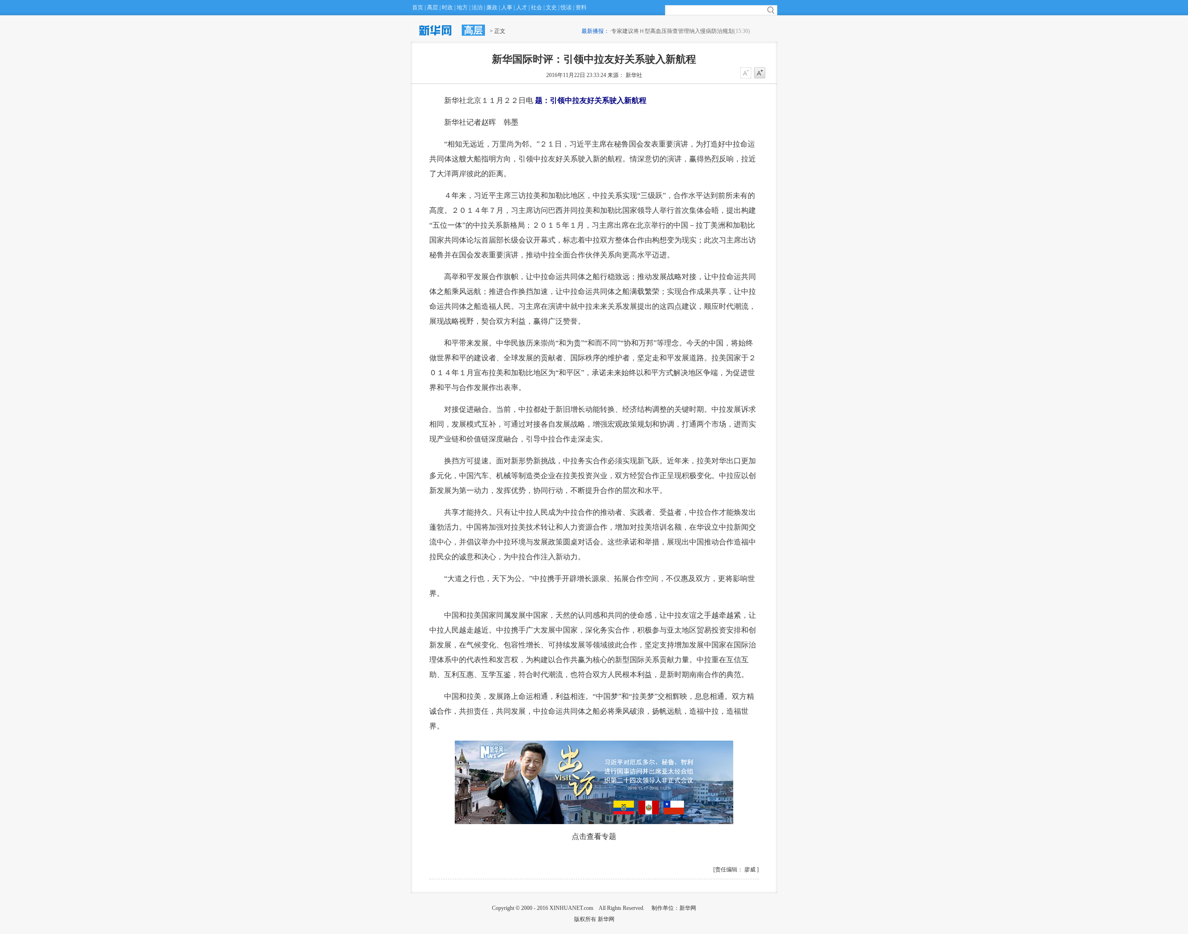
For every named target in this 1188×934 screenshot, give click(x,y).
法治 (477, 7)
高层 (432, 7)
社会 (536, 7)
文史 (551, 7)
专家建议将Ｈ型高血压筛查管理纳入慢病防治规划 (672, 31)
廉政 (491, 7)
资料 (581, 7)
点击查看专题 (594, 836)
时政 (447, 7)
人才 (521, 7)
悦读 (566, 7)
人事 (506, 7)
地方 (462, 7)
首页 (417, 7)
